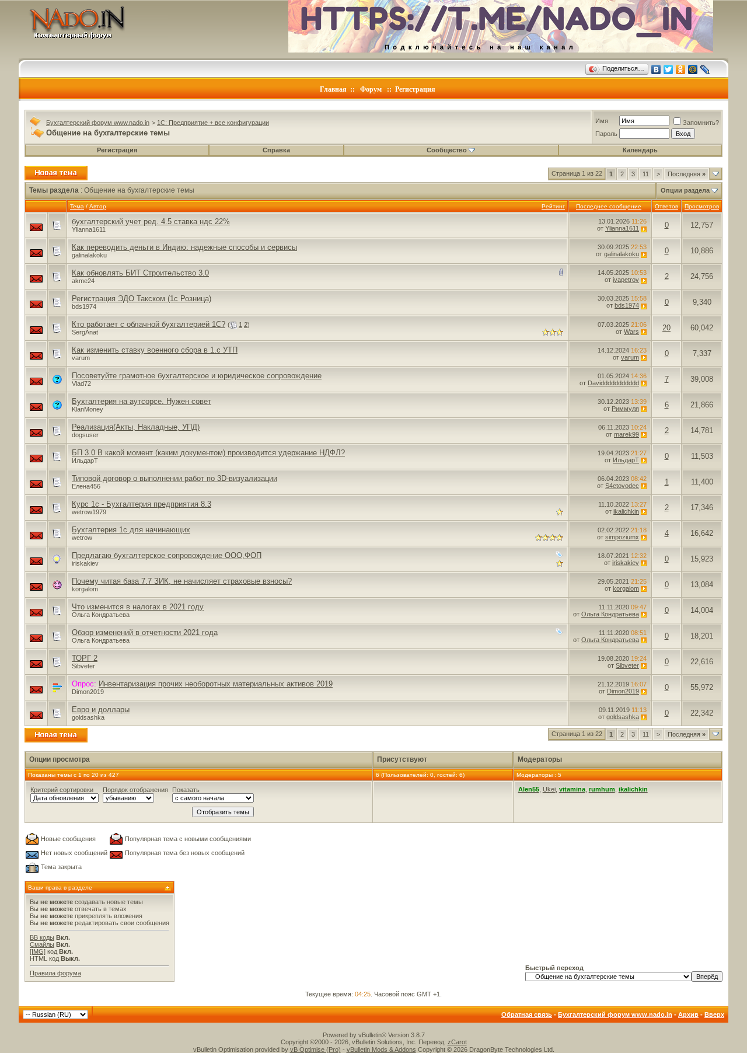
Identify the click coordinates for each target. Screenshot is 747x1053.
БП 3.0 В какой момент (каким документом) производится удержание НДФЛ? (208, 452)
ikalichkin (626, 511)
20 (666, 327)
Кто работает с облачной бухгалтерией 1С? (148, 324)
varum (81, 357)
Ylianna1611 (89, 229)
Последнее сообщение (608, 206)
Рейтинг (553, 206)
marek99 (626, 434)
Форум (371, 89)
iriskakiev (85, 563)
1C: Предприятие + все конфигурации (213, 122)
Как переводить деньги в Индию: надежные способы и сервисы (184, 247)
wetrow (82, 537)
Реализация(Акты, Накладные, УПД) (136, 427)
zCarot (457, 1041)
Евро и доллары (101, 709)
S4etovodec (622, 485)
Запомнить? (701, 122)
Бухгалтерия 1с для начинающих (131, 529)
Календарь (640, 150)
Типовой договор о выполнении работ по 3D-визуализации (174, 478)
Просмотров (702, 206)
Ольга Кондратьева (101, 614)
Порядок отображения (135, 789)
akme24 (83, 280)
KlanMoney (87, 409)
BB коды (42, 937)
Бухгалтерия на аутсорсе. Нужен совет (141, 401)
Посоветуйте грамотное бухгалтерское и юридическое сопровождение (197, 375)
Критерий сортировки (61, 789)
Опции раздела (685, 190)
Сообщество (447, 150)
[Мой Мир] (693, 69)
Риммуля (625, 408)
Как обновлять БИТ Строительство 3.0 (140, 273)
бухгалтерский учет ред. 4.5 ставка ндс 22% (151, 221)
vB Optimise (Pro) (315, 1049)
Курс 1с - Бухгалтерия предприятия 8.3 (141, 504)
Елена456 (86, 486)
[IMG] (38, 951)
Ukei (549, 789)
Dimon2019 (88, 691)
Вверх (714, 1014)
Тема (77, 206)
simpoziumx (622, 537)
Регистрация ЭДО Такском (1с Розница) (141, 298)
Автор (97, 206)
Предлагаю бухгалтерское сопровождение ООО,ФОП (166, 555)
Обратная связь (526, 1014)
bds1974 (84, 306)
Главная (333, 89)
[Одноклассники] (681, 69)
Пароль (606, 133)
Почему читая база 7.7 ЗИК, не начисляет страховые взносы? (182, 581)
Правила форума (55, 973)
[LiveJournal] (705, 69)
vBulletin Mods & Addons (381, 1049)
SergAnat (85, 332)
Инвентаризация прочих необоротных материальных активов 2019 (216, 683)
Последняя (687, 173)
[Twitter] (668, 69)
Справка (276, 150)
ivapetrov (626, 279)
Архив (688, 1014)
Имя (601, 120)
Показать (186, 789)
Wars (631, 331)
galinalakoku (89, 255)
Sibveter (83, 666)
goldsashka (88, 717)
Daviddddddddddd (613, 382)
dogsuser (85, 434)
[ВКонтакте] (656, 69)
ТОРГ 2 (84, 658)
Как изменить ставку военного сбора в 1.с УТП (155, 350)
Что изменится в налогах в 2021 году (138, 606)
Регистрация (415, 89)
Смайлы (42, 944)
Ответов (666, 206)
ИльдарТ (85, 460)
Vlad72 (81, 383)
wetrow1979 (89, 511)
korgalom (85, 588)
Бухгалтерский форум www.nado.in (97, 122)
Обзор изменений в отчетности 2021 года (145, 632)
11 (646, 173)
